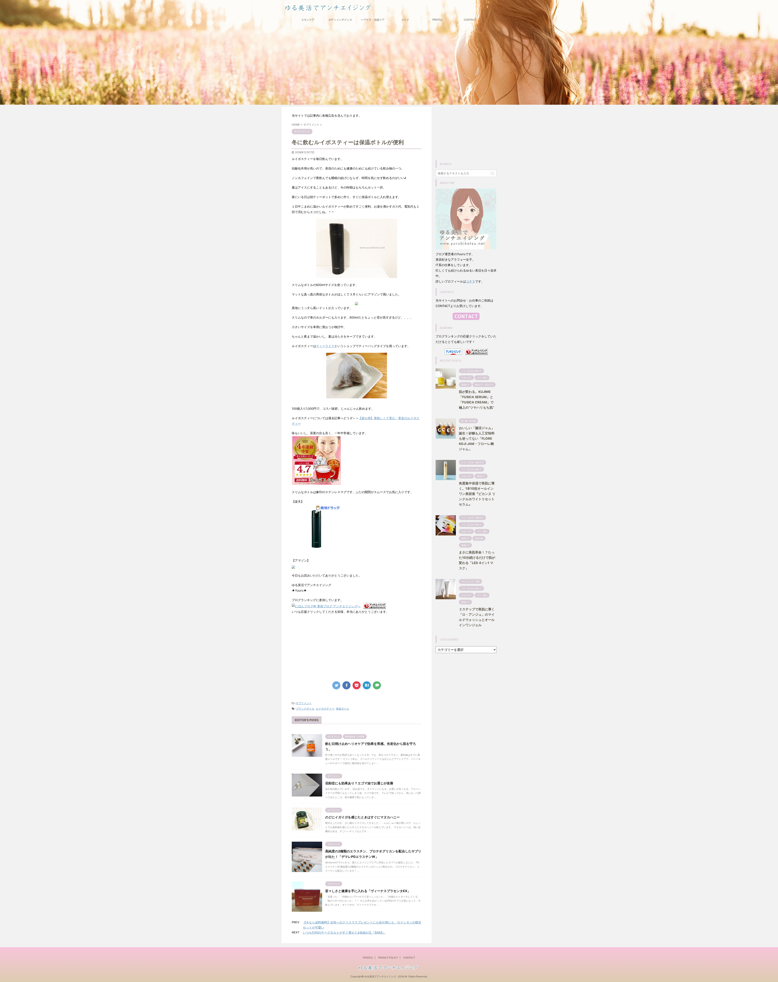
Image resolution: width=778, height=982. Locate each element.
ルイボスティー (325, 708)
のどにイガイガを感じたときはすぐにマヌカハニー (362, 817)
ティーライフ (325, 346)
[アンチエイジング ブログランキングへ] (374, 606)
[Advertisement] (356, 646)
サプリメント (304, 703)
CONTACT (470, 19)
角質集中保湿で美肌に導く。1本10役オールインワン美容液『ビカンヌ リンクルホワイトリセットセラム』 (477, 493)
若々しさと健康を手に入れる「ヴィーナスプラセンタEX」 (367, 891)
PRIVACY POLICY (388, 957)
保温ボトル (342, 708)
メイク (405, 19)
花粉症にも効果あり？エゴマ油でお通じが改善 (359, 783)
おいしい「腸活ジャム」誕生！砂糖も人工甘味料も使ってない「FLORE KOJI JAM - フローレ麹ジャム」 (477, 438)
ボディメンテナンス (340, 19)
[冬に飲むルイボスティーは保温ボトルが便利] (367, 685)
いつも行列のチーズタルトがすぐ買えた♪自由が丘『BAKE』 (344, 932)
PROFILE (437, 19)
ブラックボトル (305, 708)
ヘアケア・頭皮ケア (373, 19)
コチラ (470, 281)
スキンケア (307, 19)
